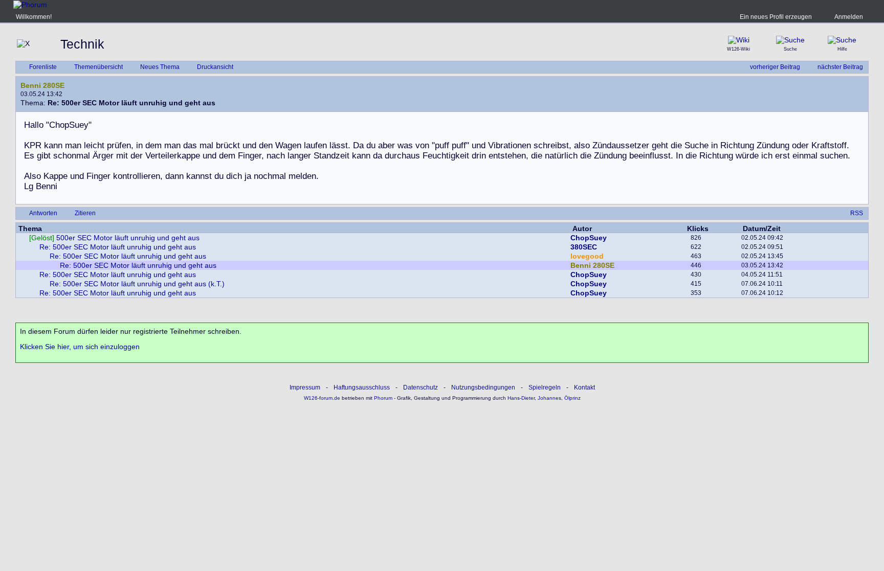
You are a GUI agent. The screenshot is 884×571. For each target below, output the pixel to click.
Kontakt (584, 387)
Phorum (382, 398)
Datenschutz (420, 387)
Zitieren (85, 213)
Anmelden (848, 17)
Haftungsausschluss (362, 387)
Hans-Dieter (521, 398)
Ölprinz (572, 398)
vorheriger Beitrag (775, 67)
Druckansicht (215, 67)
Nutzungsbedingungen (483, 387)
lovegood (587, 256)
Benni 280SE (42, 85)
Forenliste (43, 67)
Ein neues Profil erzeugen (776, 17)
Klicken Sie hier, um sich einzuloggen (80, 346)
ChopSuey (588, 238)
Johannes (549, 398)
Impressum (305, 387)
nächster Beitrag (840, 67)
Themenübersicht (98, 67)
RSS (856, 213)
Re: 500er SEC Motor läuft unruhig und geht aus (117, 247)
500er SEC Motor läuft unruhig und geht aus (114, 238)
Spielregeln (544, 387)
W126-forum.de (322, 398)
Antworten (43, 213)
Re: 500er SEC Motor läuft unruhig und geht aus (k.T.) (137, 284)
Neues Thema (160, 67)
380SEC (583, 247)
